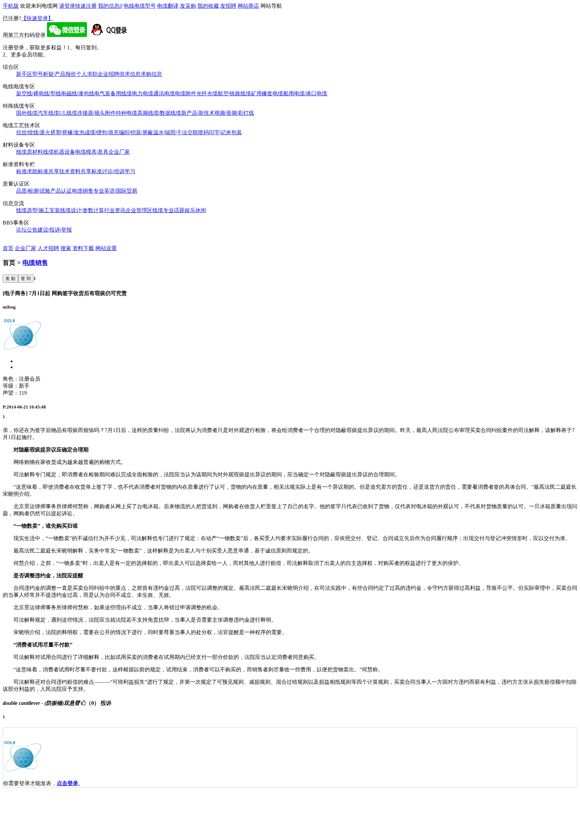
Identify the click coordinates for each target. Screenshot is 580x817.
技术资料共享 (75, 171)
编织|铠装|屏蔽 (136, 132)
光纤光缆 (207, 93)
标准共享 (48, 171)
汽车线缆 (48, 113)
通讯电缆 (164, 93)
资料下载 (83, 248)
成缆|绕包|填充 (102, 132)
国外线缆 (27, 113)
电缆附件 (185, 93)
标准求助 (27, 171)
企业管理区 (139, 210)
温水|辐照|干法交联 (175, 132)
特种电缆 (126, 113)
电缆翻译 (168, 6)
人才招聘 (48, 248)
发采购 (188, 6)
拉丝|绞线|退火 (33, 132)
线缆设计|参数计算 (82, 210)
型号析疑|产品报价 (54, 74)
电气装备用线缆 (113, 93)
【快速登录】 (37, 18)
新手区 (24, 74)
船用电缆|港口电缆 (305, 93)
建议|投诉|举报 (55, 230)
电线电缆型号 (140, 6)
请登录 (67, 6)
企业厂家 (119, 152)
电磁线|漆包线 (77, 93)
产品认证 (61, 191)
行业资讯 (115, 210)
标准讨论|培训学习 (113, 171)
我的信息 (110, 6)
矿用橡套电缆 (267, 93)
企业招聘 (108, 74)
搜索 (65, 248)
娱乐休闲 (195, 210)
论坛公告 (27, 230)
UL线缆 (68, 113)
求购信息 (151, 74)
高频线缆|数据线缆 (159, 113)
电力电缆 (142, 93)
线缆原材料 (29, 152)
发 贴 (10, 278)
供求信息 (130, 74)
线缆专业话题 (168, 210)
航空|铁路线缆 (234, 93)
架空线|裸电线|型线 (38, 93)
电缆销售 (82, 191)
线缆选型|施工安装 (38, 210)
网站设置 (106, 248)
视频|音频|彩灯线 (234, 113)
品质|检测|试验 (33, 191)
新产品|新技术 (197, 113)
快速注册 (86, 6)
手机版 (11, 6)
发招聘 (228, 6)
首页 (8, 248)
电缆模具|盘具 (91, 152)
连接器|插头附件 (96, 113)
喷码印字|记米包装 (220, 132)
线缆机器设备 (59, 152)
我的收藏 (208, 6)
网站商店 (248, 6)
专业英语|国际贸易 (115, 191)
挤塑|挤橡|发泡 (67, 132)
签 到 (26, 278)
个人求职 (87, 74)
